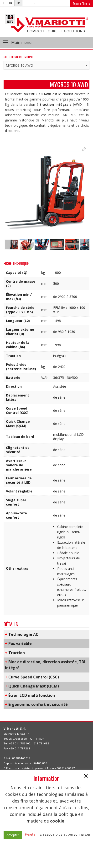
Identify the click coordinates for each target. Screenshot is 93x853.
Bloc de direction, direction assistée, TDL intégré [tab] (45, 665)
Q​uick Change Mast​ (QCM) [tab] (32, 686)
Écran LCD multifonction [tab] (30, 695)
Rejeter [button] (31, 834)
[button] (85, 776)
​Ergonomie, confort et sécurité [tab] (36, 704)
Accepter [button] (12, 835)
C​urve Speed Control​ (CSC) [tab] (32, 677)
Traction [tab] (15, 652)
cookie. (58, 821)
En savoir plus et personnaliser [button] (65, 834)
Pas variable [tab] (18, 643)
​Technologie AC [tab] (21, 634)
